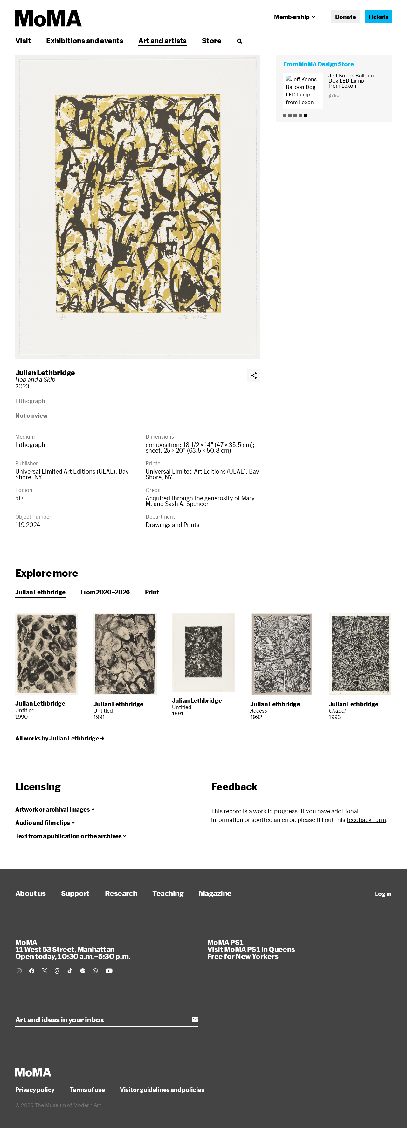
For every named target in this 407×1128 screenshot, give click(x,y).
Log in (383, 894)
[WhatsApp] (95, 971)
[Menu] (239, 40)
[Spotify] (82, 971)
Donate (345, 16)
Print (152, 591)
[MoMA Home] (48, 18)
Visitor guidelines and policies (162, 1089)
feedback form (366, 819)
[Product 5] (305, 115)
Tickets (378, 16)
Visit (23, 40)
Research (121, 893)
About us (30, 893)
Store (211, 40)
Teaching (167, 893)
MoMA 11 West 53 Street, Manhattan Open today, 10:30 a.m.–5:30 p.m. (72, 949)
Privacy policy (35, 1089)
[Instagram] (19, 971)
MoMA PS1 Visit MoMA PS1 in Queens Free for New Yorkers (251, 949)
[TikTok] (70, 971)
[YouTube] (109, 971)
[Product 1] (284, 115)
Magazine (215, 893)
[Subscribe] (195, 1019)
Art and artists (162, 40)
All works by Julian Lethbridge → (59, 738)
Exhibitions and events (84, 40)
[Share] (253, 375)
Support (75, 893)
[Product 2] (290, 115)
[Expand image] (137, 207)
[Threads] (57, 971)
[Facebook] (32, 971)
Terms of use (87, 1089)
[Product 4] (300, 115)
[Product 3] (295, 115)
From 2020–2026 (105, 591)
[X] (44, 971)
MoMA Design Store (326, 64)
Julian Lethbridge (45, 372)
